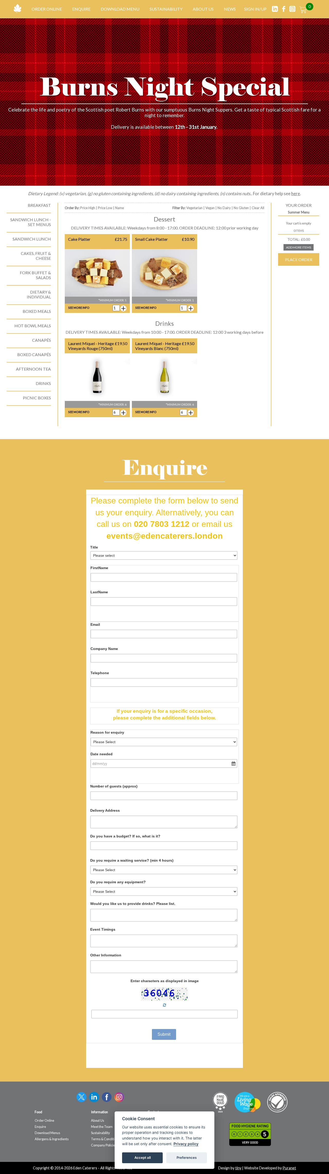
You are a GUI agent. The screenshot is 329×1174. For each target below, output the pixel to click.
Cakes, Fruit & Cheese (36, 256)
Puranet (289, 1168)
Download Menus (47, 1133)
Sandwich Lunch (32, 238)
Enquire (81, 8)
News (230, 8)
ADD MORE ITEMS (298, 247)
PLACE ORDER (298, 259)
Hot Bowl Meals (32, 325)
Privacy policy (185, 1144)
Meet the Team (102, 1127)
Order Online (47, 8)
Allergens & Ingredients (52, 1139)
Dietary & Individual (39, 294)
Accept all (142, 1157)
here (295, 193)
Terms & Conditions (105, 1139)
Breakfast (39, 205)
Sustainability (166, 8)
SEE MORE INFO (78, 307)
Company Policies (103, 1145)
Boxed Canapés (34, 354)
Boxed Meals (37, 311)
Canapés (41, 340)
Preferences (187, 1157)
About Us (203, 8)
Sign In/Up (255, 8)
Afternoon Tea (33, 368)
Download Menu (120, 8)
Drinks (43, 383)
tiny (238, 1168)
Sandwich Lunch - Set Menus (30, 222)
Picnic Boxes (37, 397)
